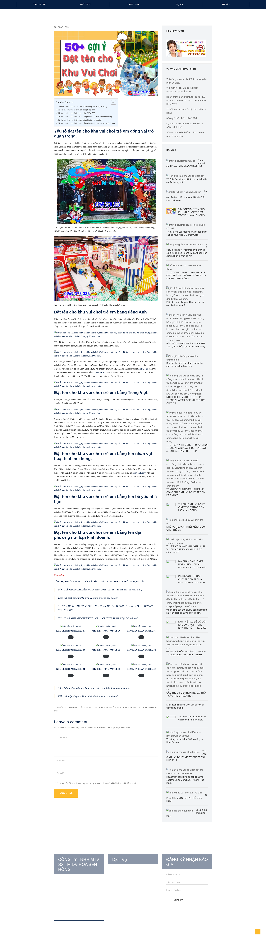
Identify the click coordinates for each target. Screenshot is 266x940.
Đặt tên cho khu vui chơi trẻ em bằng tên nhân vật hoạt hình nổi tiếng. (85, 116)
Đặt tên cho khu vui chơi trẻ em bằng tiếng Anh (76, 110)
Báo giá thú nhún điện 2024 (181, 118)
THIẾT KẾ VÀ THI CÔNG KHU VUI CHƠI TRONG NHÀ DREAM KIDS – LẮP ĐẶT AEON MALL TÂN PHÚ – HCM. (187, 448)
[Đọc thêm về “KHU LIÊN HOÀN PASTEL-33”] (106, 656)
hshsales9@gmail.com (73, 899)
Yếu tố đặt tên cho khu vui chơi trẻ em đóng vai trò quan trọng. (82, 106)
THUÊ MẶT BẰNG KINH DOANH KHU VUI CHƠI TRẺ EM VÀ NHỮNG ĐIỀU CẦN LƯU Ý (185, 549)
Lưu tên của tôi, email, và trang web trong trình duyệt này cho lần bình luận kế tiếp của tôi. (97, 783)
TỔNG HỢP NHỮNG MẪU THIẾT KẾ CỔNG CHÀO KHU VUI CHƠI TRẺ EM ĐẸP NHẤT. (185, 492)
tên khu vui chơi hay (131, 707)
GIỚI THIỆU (86, 4)
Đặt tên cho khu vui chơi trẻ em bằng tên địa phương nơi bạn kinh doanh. (86, 123)
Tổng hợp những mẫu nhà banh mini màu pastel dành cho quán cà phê (94, 688)
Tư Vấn (65, 27)
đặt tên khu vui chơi (88, 707)
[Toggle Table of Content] (112, 102)
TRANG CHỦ (40, 4)
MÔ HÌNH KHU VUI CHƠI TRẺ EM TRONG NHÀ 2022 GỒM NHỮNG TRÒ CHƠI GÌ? (185, 400)
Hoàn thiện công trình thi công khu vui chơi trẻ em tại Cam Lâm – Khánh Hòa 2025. (186, 100)
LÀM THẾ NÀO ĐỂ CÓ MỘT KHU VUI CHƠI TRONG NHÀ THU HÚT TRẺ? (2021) (192, 625)
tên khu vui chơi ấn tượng (110, 707)
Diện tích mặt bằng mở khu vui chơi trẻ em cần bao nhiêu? (88, 597)
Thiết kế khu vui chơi (123, 875)
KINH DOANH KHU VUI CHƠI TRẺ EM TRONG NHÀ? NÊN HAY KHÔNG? (191, 579)
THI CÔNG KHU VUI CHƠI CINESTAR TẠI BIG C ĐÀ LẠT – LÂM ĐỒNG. (191, 507)
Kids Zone (143, 369)
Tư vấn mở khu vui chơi (124, 870)
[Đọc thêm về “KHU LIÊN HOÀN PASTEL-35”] (141, 637)
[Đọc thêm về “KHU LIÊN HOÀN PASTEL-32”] (141, 656)
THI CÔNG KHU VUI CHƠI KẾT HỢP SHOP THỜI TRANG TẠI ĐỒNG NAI (98, 618)
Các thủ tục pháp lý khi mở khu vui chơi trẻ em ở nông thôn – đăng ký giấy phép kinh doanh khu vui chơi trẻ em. (186, 250)
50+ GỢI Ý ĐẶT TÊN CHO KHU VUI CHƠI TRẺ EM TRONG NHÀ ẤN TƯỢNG (191, 212)
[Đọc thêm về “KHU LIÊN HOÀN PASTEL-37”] (71, 637)
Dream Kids (100, 372)
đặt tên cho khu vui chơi (67, 707)
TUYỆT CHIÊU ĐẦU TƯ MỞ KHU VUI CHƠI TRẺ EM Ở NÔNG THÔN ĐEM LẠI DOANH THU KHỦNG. (186, 275)
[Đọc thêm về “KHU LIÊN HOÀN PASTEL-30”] (106, 675)
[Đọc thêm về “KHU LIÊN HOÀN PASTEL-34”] (71, 656)
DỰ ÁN (179, 4)
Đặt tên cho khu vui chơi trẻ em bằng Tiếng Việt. (76, 113)
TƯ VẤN (226, 4)
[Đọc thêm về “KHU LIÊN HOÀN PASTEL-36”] (106, 637)
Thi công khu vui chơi (123, 880)
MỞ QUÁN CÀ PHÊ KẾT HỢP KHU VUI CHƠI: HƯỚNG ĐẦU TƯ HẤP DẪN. (193, 564)
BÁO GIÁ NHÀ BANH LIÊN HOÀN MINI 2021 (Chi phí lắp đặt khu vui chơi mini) (100, 589)
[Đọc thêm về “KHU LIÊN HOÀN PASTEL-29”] (141, 675)
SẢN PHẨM (133, 4)
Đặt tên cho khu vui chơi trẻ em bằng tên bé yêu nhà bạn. (80, 120)
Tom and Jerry (139, 473)
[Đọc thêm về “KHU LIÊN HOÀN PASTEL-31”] (71, 675)
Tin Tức (57, 27)
